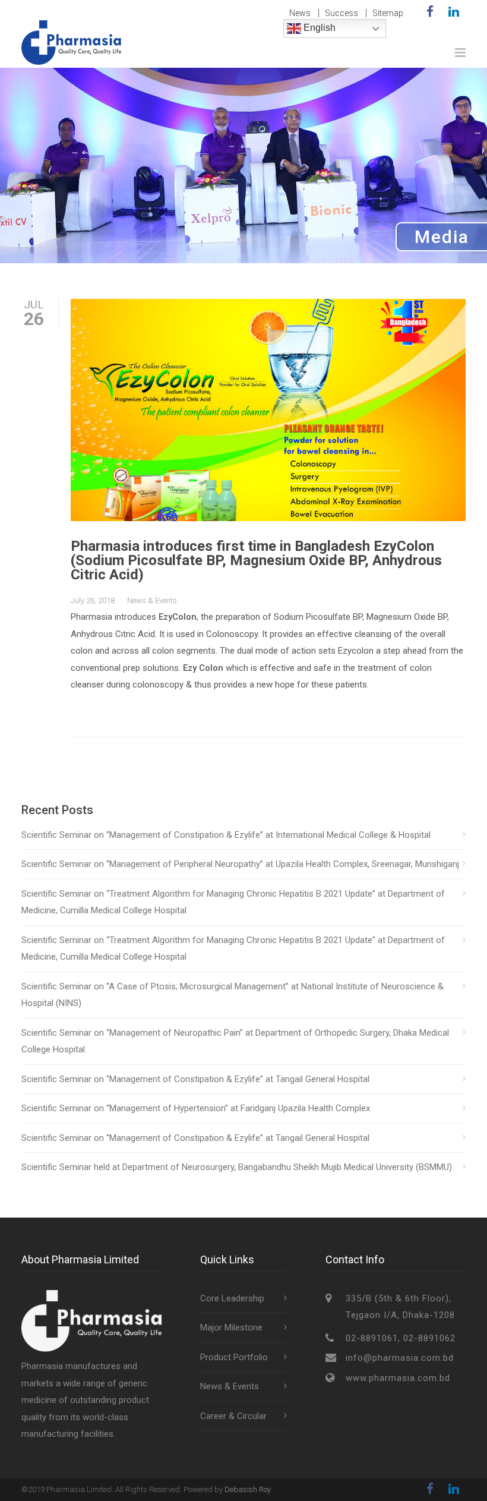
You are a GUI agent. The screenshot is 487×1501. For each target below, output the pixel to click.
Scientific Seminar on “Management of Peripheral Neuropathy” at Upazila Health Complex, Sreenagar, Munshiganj (240, 864)
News (300, 13)
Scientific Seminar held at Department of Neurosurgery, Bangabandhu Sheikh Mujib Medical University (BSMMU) (236, 1167)
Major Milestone (231, 1327)
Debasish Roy (247, 1489)
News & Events (152, 600)
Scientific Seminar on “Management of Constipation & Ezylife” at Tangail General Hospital (195, 1079)
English (318, 28)
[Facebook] (430, 12)
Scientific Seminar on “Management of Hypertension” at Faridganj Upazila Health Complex (195, 1108)
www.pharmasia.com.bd (398, 1378)
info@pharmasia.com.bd (400, 1357)
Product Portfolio (234, 1357)
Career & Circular (233, 1416)
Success (341, 13)
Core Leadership (232, 1298)
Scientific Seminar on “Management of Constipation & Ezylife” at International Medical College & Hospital (226, 835)
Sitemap (387, 13)
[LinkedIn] (454, 12)
